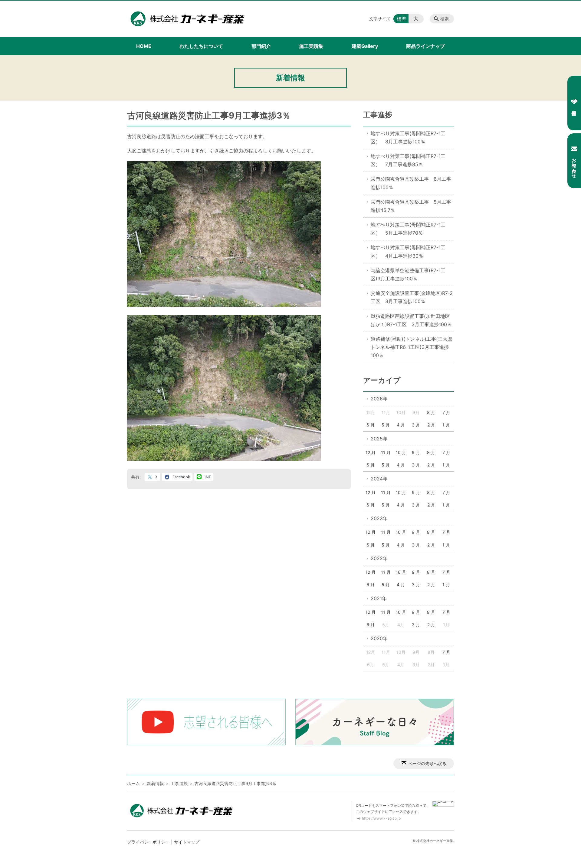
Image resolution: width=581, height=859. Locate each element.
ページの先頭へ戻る (427, 763)
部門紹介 (261, 46)
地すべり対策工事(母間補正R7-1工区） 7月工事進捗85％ (408, 160)
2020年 (379, 638)
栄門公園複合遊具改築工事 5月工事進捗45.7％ (411, 206)
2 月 (431, 424)
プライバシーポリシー (148, 841)
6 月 (370, 424)
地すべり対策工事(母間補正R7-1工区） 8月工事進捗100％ (408, 137)
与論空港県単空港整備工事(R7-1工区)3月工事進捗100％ (408, 274)
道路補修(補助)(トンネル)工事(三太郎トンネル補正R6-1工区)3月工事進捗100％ (411, 347)
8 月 (431, 412)
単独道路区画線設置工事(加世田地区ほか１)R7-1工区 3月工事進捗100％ (411, 320)
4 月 (401, 424)
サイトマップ (186, 841)
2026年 (379, 399)
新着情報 (155, 783)
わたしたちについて (201, 46)
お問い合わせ (574, 165)
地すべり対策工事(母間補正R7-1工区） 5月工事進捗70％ (408, 229)
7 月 (446, 412)
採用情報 (574, 103)
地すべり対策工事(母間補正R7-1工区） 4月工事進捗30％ (408, 251)
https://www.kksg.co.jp (381, 818)
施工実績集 (311, 46)
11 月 (386, 452)
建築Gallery (365, 46)
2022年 (379, 558)
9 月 (416, 452)
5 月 (386, 424)
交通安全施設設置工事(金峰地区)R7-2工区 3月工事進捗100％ (412, 297)
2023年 (379, 518)
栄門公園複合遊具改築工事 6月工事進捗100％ (411, 183)
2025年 (379, 439)
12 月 (371, 452)
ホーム (133, 783)
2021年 (379, 598)
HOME (143, 46)
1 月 (446, 424)
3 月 (416, 424)
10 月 (401, 452)
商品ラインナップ (425, 46)
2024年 (379, 479)
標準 (401, 19)
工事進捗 (377, 114)
